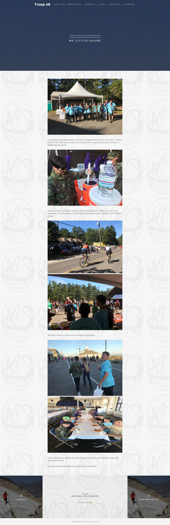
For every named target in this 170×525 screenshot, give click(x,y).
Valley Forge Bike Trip (149, 499)
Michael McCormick (85, 496)
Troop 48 (42, 4)
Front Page (88, 502)
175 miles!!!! (21, 499)
